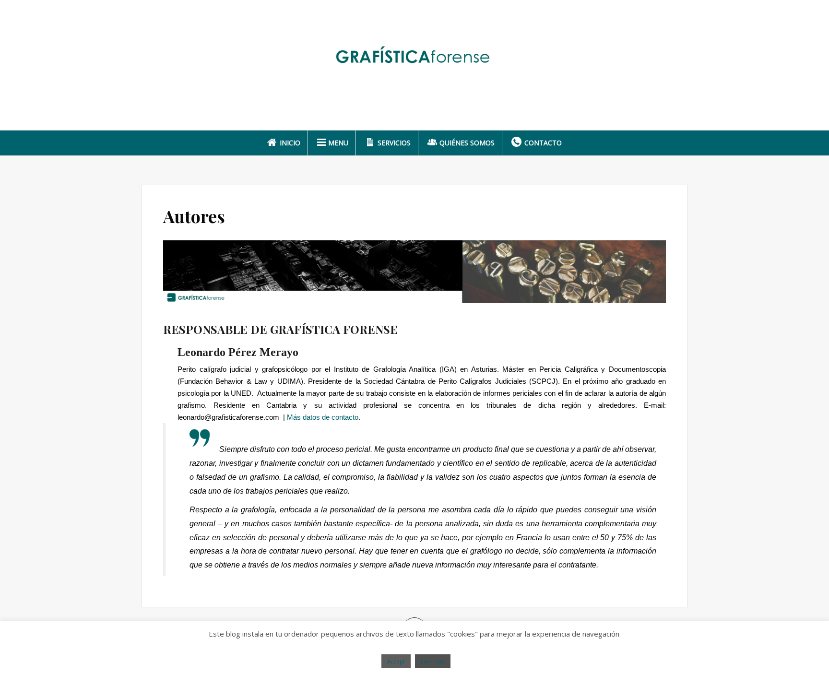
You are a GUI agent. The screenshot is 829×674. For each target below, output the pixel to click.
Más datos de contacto (322, 417)
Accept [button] (396, 661)
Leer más (433, 661)
